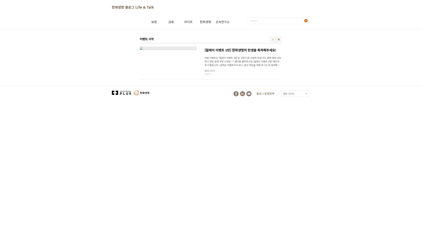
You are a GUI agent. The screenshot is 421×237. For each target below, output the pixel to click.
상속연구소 (223, 22)
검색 (306, 20)
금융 (171, 22)
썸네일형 (273, 39)
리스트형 (278, 39)
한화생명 (205, 22)
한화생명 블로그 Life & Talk (133, 7)
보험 (154, 22)
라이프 (188, 22)
